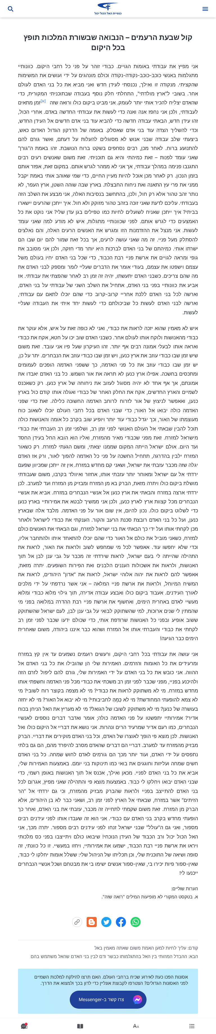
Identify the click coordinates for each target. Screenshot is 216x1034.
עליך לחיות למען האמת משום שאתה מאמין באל (140, 948)
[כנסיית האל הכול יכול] (108, 9)
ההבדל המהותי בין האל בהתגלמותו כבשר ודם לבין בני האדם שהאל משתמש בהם (109, 956)
